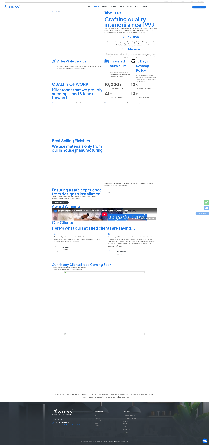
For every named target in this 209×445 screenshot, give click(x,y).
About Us (97, 428)
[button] (199, 7)
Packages (98, 420)
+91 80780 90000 (63, 422)
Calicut (201, 1)
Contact (97, 425)
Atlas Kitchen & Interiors (97, 441)
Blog (96, 423)
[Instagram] (56, 420)
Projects (97, 418)
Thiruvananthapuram (170, 1)
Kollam (184, 1)
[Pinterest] (59, 420)
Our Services (99, 415)
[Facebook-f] (53, 420)
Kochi (192, 1)
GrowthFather (124, 441)
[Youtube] (62, 420)
